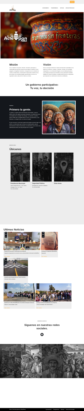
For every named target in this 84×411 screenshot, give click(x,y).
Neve (10, 409)
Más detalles (7, 256)
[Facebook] (42, 334)
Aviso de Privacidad (70, 409)
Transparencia (56, 409)
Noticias (62, 409)
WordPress (23, 409)
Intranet (72, 1)
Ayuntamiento (48, 409)
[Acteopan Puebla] (12, 8)
